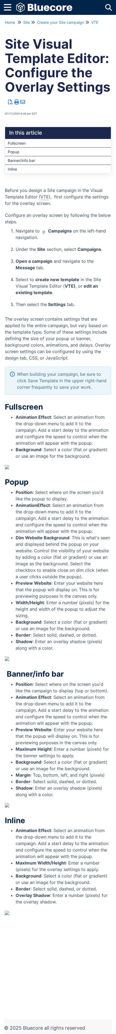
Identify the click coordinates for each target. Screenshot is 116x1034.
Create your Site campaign (60, 22)
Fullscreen (17, 143)
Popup (13, 151)
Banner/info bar (21, 160)
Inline (12, 169)
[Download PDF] (11, 102)
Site (26, 22)
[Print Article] (17, 102)
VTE (94, 22)
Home (10, 22)
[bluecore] (44, 4)
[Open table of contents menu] (9, 6)
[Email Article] (23, 102)
